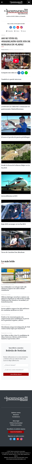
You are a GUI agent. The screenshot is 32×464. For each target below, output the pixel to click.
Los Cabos (9, 333)
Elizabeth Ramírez (5, 284)
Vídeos (17, 31)
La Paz (12, 284)
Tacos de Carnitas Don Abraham (12, 252)
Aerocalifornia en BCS (9, 196)
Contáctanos (16, 416)
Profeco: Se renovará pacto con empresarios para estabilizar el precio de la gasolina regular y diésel (15, 318)
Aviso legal (16, 421)
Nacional (8, 306)
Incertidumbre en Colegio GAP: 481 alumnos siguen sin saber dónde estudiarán (13, 288)
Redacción (3, 294)
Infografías (10, 31)
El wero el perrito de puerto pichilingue (15, 137)
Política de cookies (16, 425)
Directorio (16, 414)
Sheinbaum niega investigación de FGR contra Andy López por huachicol (15, 327)
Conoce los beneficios (16, 431)
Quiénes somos (16, 412)
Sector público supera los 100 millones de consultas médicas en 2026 (15, 309)
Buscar (24, 31)
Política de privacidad (16, 423)
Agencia (3, 306)
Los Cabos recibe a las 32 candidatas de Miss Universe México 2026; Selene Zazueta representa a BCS (15, 337)
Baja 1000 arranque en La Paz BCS (13, 224)
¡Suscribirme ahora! (16, 374)
